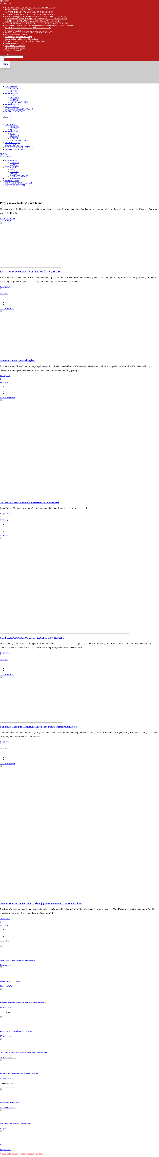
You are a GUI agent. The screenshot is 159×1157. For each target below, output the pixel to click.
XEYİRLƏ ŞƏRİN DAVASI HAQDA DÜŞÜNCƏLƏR (28, 28)
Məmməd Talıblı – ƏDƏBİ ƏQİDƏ (19, 10)
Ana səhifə (4, 181)
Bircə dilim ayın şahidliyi (15, 46)
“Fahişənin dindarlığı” (13, 50)
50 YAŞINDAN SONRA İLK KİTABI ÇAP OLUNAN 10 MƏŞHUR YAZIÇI (36, 23)
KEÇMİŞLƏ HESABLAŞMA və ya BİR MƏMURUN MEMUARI (32, 21)
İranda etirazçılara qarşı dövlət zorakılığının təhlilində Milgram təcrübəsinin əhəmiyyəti (39, 25)
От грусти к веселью (13, 30)
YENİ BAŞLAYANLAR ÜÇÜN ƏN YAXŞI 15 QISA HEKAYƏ (31, 14)
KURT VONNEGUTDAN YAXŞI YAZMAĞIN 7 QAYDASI (30, 7)
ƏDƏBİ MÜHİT (7, 221)
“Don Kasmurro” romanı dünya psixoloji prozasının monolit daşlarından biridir (36, 19)
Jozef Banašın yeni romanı (8, 1144)
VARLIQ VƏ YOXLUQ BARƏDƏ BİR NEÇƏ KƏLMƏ (28, 32)
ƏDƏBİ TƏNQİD (7, 397)
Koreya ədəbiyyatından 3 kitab (9, 1102)
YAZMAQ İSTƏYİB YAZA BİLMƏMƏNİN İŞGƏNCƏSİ (29, 12)
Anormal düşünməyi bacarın (16, 34)
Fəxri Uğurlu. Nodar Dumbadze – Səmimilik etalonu (15, 1123)
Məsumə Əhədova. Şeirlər (15, 43)
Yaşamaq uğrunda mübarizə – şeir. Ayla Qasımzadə (25, 41)
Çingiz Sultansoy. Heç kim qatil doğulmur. (21, 39)
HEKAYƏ (4, 535)
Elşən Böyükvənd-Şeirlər (15, 48)
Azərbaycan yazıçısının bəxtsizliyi (18, 37)
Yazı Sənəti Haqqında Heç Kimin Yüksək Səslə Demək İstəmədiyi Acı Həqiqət (36, 16)
